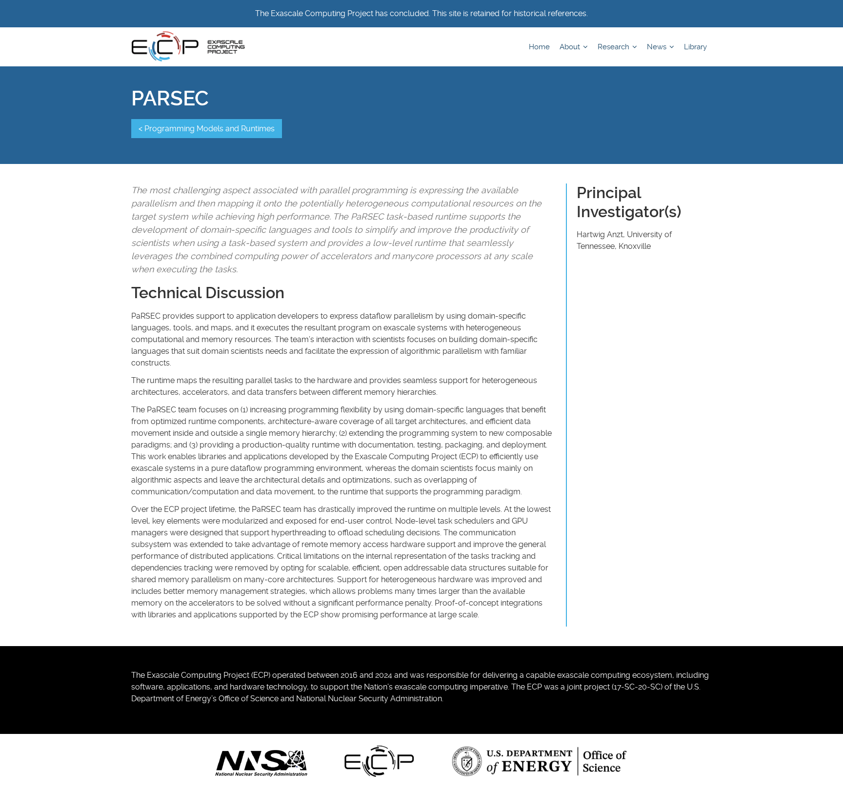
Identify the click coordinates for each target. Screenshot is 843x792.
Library (695, 46)
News (657, 46)
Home (539, 46)
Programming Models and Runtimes (209, 128)
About (571, 46)
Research (614, 46)
